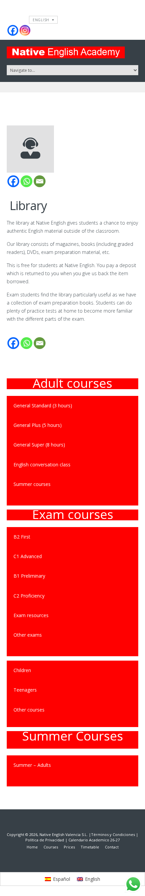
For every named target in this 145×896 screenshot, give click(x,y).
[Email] (40, 181)
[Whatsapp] (26, 181)
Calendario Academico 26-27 (94, 839)
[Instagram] (25, 30)
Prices (69, 846)
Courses (51, 846)
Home (32, 846)
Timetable (90, 846)
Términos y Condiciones (113, 834)
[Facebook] (12, 30)
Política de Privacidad (44, 839)
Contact (112, 846)
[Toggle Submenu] (126, 635)
